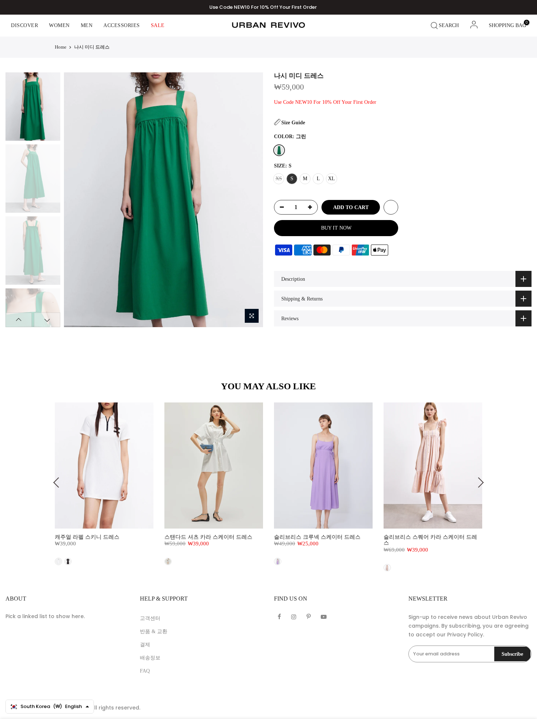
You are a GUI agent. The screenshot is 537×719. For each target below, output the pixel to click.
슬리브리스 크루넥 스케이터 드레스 (317, 537)
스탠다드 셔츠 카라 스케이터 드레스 (208, 537)
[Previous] (75, 199)
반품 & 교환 (153, 631)
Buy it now (336, 228)
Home (60, 47)
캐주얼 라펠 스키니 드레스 (87, 537)
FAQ (145, 671)
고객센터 (150, 618)
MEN (87, 25)
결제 (145, 644)
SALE (158, 25)
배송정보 (150, 658)
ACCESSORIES (121, 25)
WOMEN (59, 25)
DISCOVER (24, 25)
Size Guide (293, 122)
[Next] (250, 199)
